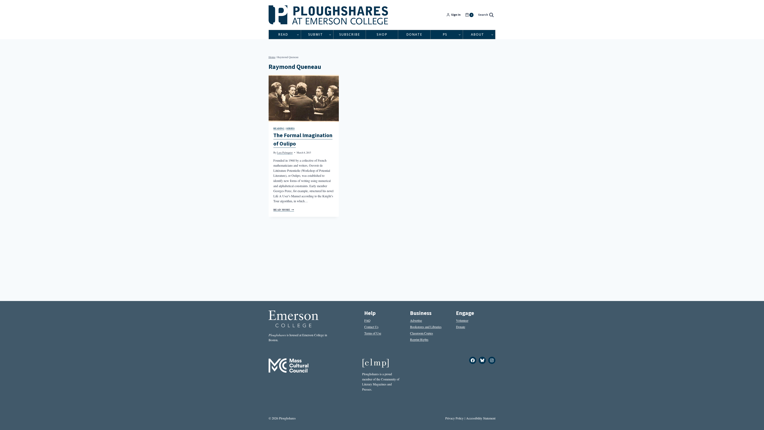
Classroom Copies (421, 333)
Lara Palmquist (285, 152)
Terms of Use (372, 333)
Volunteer (462, 320)
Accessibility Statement (480, 418)
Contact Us (371, 327)
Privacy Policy (454, 418)
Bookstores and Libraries (425, 327)
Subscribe (349, 34)
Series (290, 128)
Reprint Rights (419, 339)
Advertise (416, 320)
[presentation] (304, 98)
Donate (414, 34)
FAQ (367, 320)
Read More (283, 209)
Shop (382, 34)
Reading (279, 128)
